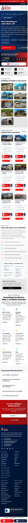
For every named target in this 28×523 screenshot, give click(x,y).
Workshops (3, 463)
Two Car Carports (5, 474)
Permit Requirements (6, 501)
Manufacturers (4, 494)
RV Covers (3, 465)
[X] (12, 449)
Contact (16, 465)
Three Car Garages (5, 472)
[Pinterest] (10, 449)
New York (17, 494)
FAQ (15, 461)
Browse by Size (4, 477)
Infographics (4, 499)
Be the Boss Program (6, 496)
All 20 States (18, 497)
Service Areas (8, 14)
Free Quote (11, 288)
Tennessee (17, 486)
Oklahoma (15, 14)
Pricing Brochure (5, 497)
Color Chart (4, 488)
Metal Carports (4, 454)
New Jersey (17, 496)
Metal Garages (4, 456)
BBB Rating (17, 463)
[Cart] (21, 8)
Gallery (16, 457)
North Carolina (18, 482)
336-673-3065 (15, 420)
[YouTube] (7, 449)
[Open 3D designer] (11, 156)
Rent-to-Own (4, 486)
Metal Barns (4, 457)
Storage (3, 461)
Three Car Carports (5, 475)
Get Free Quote (7, 47)
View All (23, 131)
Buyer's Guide (4, 482)
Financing (3, 484)
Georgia (16, 490)
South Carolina (18, 492)
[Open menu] (25, 8)
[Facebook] (2, 449)
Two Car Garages (5, 470)
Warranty (3, 492)
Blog (16, 459)
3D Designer (4, 503)
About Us (17, 454)
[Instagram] (5, 449)
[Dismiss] (26, 1)
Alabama (17, 488)
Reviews (16, 456)
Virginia (16, 484)
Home (2, 14)
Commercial (4, 459)
